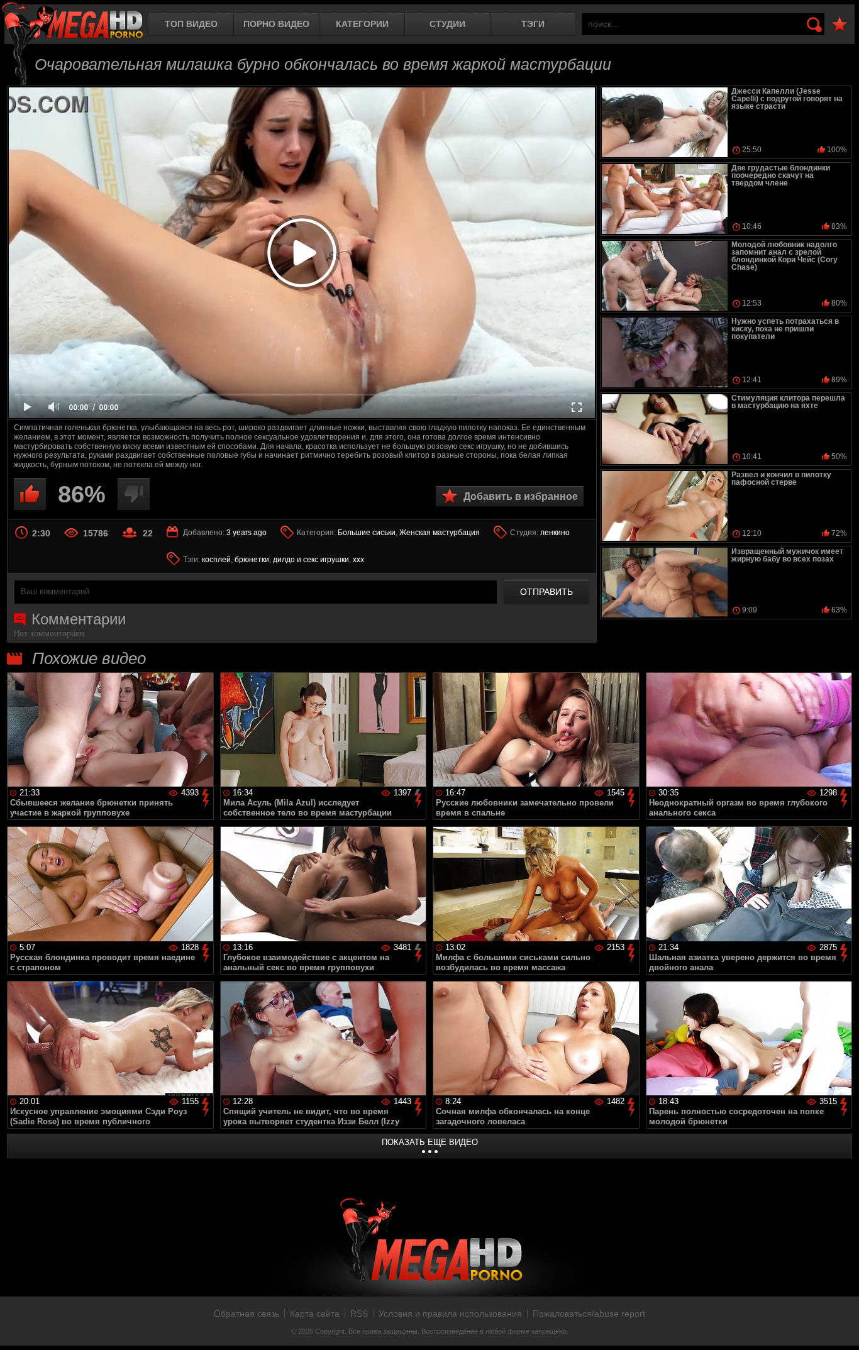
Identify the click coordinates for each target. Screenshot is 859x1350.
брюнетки (252, 559)
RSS (359, 1314)
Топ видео (191, 24)
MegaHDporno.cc (72, 21)
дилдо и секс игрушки (311, 559)
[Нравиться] (30, 494)
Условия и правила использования (450, 1314)
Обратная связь (246, 1314)
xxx (358, 559)
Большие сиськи (367, 532)
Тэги (533, 24)
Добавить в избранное (520, 496)
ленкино (555, 532)
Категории (362, 24)
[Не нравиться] (134, 494)
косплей (216, 559)
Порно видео (276, 24)
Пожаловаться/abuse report (589, 1314)
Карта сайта (315, 1314)
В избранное (839, 24)
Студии (447, 24)
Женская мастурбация (439, 532)
